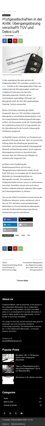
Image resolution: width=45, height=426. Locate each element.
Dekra (23, 235)
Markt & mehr (12, 11)
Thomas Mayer (9, 35)
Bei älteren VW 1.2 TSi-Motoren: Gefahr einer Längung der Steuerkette (27, 357)
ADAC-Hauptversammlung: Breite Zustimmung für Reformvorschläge (12, 266)
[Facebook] (4, 41)
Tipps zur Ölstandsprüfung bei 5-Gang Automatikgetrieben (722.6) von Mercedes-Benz (28, 368)
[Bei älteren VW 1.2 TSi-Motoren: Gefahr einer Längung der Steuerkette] (8, 358)
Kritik (4, 86)
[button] (10, 219)
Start (3, 11)
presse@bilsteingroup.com (12, 341)
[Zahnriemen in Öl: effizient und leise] (8, 380)
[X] (10, 41)
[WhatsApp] (20, 41)
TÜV (28, 235)
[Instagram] (10, 413)
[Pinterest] (15, 41)
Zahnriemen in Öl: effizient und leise (29, 377)
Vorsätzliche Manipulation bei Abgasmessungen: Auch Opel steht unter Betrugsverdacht (33, 266)
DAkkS (17, 235)
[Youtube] (21, 413)
